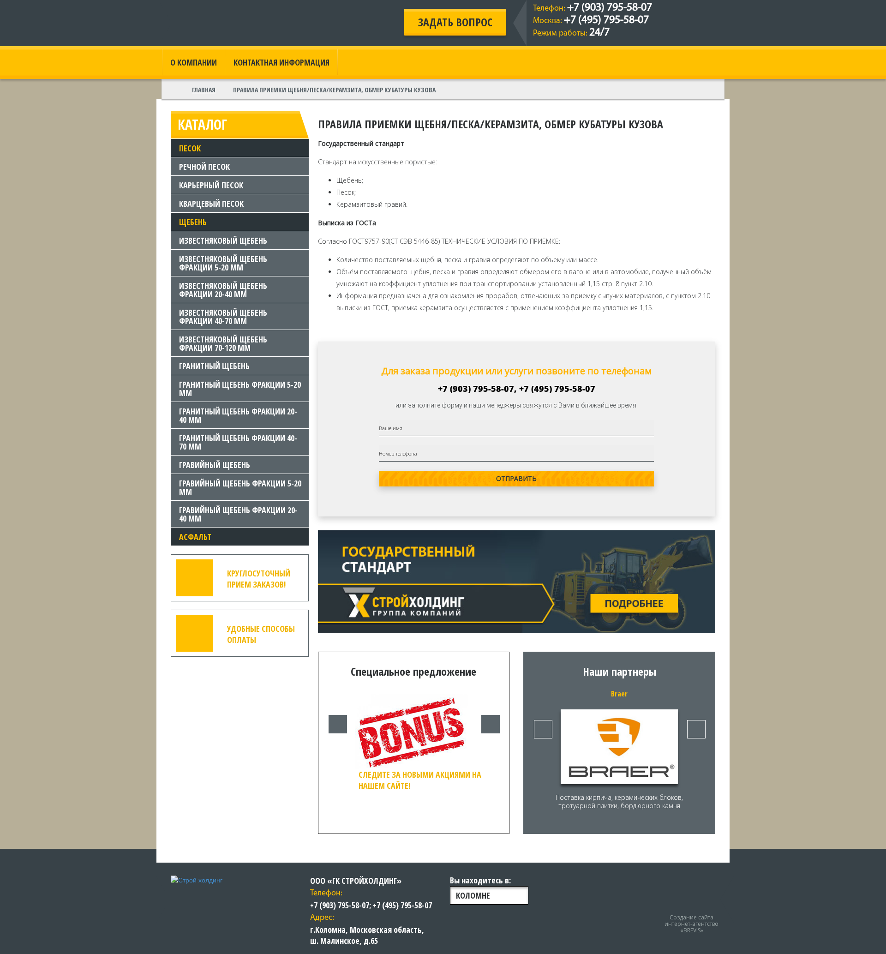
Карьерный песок (211, 185)
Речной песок (204, 166)
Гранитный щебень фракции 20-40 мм (238, 415)
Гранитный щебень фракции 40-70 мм (238, 442)
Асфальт (195, 536)
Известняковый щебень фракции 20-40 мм (223, 290)
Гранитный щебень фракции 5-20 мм (240, 388)
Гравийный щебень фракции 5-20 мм (240, 487)
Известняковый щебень (223, 240)
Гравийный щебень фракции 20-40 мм (238, 514)
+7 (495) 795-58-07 (606, 20)
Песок (190, 148)
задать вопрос (455, 22)
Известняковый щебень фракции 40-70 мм (223, 316)
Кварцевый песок (211, 203)
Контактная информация (281, 62)
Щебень (193, 222)
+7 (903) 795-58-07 (609, 7)
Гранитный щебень (214, 366)
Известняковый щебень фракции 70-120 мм (223, 343)
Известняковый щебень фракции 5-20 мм (223, 263)
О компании (193, 62)
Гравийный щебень (214, 464)
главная (204, 89)
